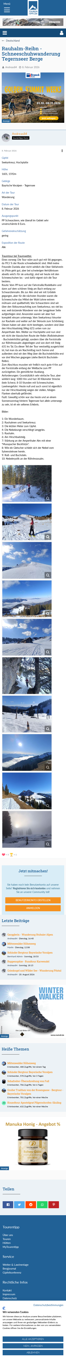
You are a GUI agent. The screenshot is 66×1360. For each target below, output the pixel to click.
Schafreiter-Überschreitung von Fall (28, 1081)
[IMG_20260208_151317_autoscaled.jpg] (27, 791)
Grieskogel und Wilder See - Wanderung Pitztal (34, 970)
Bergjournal (9, 1268)
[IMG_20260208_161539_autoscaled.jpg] (27, 829)
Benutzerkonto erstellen (33, 900)
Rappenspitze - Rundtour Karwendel (28, 961)
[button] (5, 33)
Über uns (8, 1235)
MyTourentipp (11, 1246)
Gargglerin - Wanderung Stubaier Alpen (30, 934)
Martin (10, 947)
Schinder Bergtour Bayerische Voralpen (30, 952)
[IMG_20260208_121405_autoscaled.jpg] (27, 599)
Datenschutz (10, 1298)
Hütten (7, 1242)
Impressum (9, 1294)
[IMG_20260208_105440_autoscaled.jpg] (27, 483)
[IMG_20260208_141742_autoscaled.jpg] (27, 714)
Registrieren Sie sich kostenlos (29, 888)
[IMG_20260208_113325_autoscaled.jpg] (27, 522)
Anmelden (33, 908)
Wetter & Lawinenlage (16, 1264)
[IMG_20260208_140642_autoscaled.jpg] (27, 675)
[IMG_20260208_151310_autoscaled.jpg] (27, 752)
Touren (7, 1239)
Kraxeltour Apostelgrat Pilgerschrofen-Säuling (34, 1102)
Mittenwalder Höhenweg (21, 943)
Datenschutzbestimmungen (48, 1305)
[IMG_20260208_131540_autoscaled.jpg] (27, 637)
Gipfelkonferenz (12, 1272)
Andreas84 (11, 67)
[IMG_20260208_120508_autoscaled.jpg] (27, 560)
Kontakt (7, 1290)
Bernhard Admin (15, 956)
